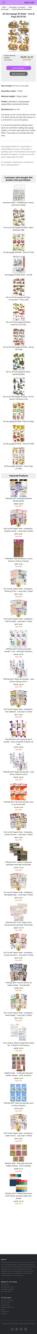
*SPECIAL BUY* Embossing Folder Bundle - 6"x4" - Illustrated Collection (18, 650)
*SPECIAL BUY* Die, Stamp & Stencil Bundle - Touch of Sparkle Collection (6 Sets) (18, 741)
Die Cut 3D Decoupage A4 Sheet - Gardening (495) (18, 373)
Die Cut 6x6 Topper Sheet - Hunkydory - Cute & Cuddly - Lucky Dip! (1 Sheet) (18, 620)
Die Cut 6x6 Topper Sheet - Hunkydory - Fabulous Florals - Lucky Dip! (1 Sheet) (18, 529)
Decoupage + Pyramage (17, 7)
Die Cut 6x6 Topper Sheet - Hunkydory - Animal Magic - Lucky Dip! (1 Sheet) (18, 1014)
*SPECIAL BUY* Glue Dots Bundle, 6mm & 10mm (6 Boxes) (18, 1104)
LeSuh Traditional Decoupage (22, 9)
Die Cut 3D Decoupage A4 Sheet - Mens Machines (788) (18, 228)
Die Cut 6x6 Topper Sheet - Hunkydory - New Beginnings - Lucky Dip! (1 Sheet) (18, 893)
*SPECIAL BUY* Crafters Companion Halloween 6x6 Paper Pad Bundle (18, 863)
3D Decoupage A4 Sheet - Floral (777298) (18, 444)
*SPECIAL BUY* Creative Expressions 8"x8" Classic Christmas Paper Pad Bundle (18, 1195)
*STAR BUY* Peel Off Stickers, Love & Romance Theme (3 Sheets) (18, 559)
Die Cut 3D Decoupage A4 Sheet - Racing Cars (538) (18, 348)
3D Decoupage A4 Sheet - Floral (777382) (18, 421)
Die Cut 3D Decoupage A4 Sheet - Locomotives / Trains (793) (18, 298)
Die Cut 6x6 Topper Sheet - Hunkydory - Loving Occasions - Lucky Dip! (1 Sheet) (18, 953)
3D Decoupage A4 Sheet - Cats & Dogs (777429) (18, 467)
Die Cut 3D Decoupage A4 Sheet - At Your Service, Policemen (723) (18, 397)
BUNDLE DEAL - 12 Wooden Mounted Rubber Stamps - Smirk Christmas (18, 1074)
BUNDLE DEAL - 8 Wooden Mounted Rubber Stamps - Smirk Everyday (18, 1164)
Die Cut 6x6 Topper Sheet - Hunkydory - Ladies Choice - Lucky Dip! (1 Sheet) (18, 1134)
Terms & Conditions (7, 1300)
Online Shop (5, 1285)
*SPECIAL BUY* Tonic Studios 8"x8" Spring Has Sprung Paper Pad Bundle (18, 923)
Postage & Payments (7, 1307)
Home (4, 7)
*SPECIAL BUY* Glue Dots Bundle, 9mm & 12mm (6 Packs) (18, 803)
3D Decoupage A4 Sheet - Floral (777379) (18, 252)
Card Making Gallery (7, 1289)
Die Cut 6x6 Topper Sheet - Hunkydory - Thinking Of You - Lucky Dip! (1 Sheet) (18, 590)
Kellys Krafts (29, 2)
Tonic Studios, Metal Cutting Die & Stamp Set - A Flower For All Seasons (18, 1044)
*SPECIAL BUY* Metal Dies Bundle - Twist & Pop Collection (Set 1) (18, 680)
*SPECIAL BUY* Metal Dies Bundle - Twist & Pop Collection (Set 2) (18, 773)
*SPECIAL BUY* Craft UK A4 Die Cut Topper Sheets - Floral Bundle (18, 984)
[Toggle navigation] (3, 2)
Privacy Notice (5, 1303)
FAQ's (3, 1309)
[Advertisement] (18, 1233)
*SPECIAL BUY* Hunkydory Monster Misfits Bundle (18, 499)
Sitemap (3, 1314)
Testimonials (5, 1311)
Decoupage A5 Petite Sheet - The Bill (18, 275)
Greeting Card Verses (7, 1287)
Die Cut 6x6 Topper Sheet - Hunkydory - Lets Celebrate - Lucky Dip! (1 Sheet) (18, 710)
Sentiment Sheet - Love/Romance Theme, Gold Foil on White (18, 203)
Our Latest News (6, 1291)
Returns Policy (5, 1305)
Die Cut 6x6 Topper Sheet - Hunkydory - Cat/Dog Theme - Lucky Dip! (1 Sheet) (18, 833)
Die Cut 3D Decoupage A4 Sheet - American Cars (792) (18, 323)
